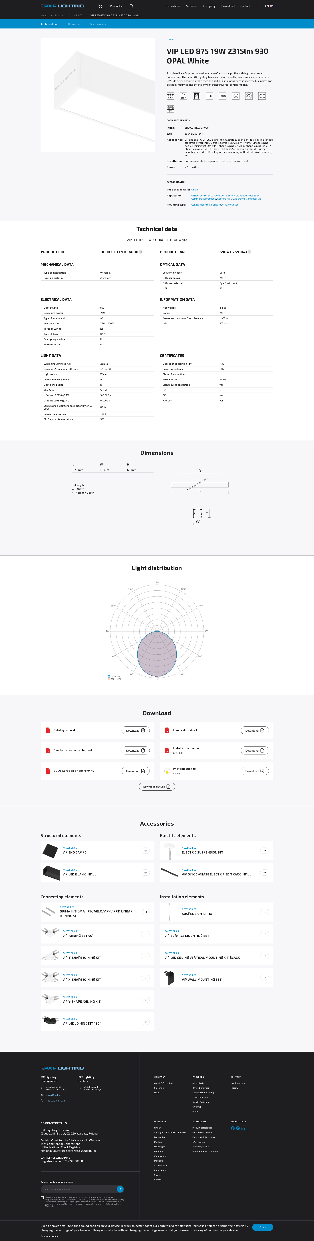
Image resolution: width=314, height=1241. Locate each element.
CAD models (198, 1142)
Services (192, 6)
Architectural (161, 1165)
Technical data (50, 24)
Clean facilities (200, 1097)
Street (157, 1175)
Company (209, 6)
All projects (198, 1083)
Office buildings (200, 1087)
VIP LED (78, 15)
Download (228, 6)
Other (195, 1111)
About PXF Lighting (163, 1083)
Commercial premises (203, 198)
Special (158, 1179)
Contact (245, 6)
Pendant (216, 204)
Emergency (160, 1170)
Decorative (159, 1137)
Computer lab (254, 198)
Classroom (238, 198)
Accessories (98, 24)
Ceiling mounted (200, 204)
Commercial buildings (203, 1092)
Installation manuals (203, 1132)
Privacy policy (49, 1236)
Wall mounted (230, 204)
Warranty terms (200, 1146)
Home (44, 15)
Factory (234, 1087)
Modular (158, 1142)
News (157, 1092)
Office (194, 195)
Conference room (210, 195)
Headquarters (238, 1083)
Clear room (160, 1156)
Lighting (196, 1106)
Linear (194, 189)
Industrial (159, 1160)
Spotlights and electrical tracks (170, 1132)
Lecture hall (224, 198)
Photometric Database (203, 1137)
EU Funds (159, 1087)
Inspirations (172, 6)
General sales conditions (205, 1151)
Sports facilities (200, 1102)
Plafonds (158, 1151)
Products (60, 15)
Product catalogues (202, 1127)
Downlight (159, 1146)
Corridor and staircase (234, 195)
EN (267, 6)
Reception (254, 195)
